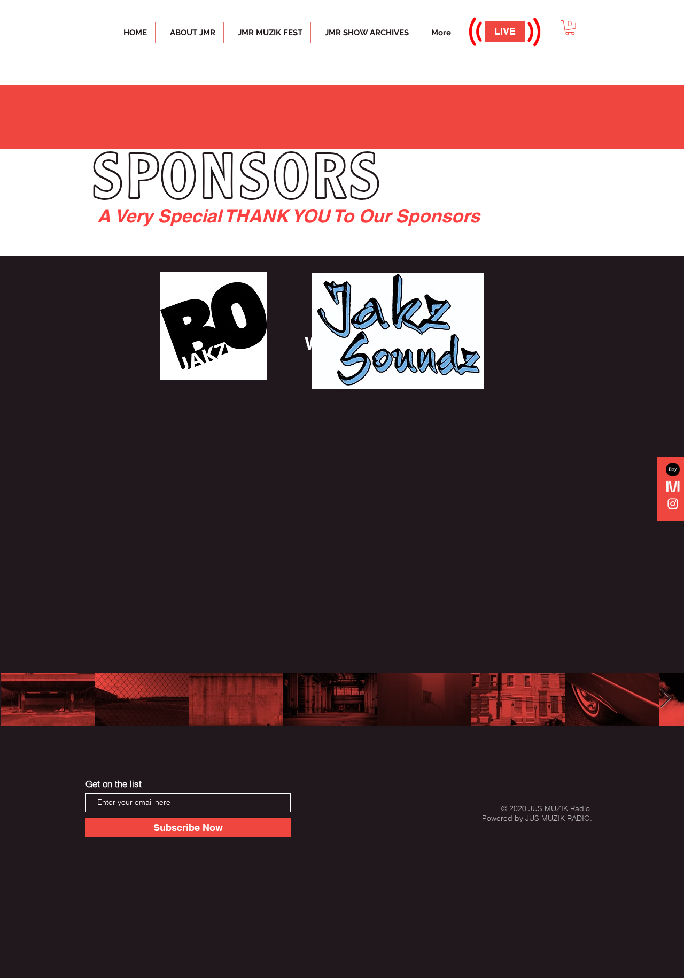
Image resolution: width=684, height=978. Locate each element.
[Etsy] (673, 469)
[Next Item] (665, 698)
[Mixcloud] (673, 487)
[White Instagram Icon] (673, 504)
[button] (570, 27)
